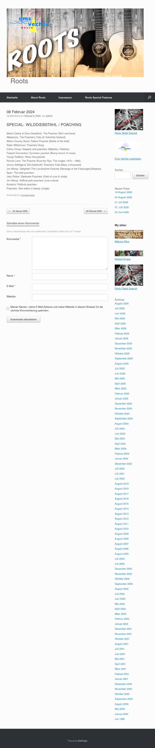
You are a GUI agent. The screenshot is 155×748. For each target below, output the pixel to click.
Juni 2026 (120, 313)
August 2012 (122, 518)
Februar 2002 (122, 618)
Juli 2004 (120, 558)
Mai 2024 (120, 438)
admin (49, 115)
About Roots (38, 97)
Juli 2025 (120, 368)
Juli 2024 (120, 428)
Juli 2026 (120, 308)
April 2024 (120, 443)
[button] (149, 97)
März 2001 (120, 669)
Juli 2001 (120, 649)
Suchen (119, 170)
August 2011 (122, 523)
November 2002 (123, 574)
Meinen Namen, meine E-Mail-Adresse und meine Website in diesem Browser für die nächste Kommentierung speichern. (56, 308)
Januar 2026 (121, 338)
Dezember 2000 (123, 684)
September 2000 (124, 699)
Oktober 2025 (122, 353)
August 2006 (122, 548)
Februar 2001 (122, 674)
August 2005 (122, 553)
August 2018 (122, 488)
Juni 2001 (120, 654)
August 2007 (122, 543)
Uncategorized (27, 194)
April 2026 (120, 323)
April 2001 (120, 664)
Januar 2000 (121, 714)
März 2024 (120, 448)
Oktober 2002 (122, 578)
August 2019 (122, 483)
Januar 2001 (121, 679)
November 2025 (123, 348)
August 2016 (122, 498)
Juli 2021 (120, 473)
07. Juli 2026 (122, 207)
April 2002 (120, 608)
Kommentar (14, 239)
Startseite (12, 97)
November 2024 (123, 408)
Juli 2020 (120, 478)
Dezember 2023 (123, 463)
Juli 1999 (120, 719)
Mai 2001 (120, 659)
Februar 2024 (122, 453)
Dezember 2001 (123, 628)
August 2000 (122, 704)
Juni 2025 (120, 373)
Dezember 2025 (123, 343)
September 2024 (124, 418)
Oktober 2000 (122, 694)
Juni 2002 (120, 598)
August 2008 (122, 538)
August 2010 (122, 528)
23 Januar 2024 (18, 211)
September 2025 (124, 358)
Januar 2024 (121, 458)
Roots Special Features (98, 97)
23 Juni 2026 (122, 212)
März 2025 (120, 388)
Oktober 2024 (122, 413)
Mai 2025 (120, 378)
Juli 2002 (120, 594)
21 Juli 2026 (121, 202)
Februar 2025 (122, 393)
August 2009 (122, 533)
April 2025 (120, 383)
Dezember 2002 (123, 568)
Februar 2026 (122, 333)
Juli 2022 (120, 468)
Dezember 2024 (123, 403)
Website (11, 296)
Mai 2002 (120, 604)
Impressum (65, 97)
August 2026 (122, 303)
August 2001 (122, 644)
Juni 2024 (120, 433)
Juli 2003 (120, 563)
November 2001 (123, 634)
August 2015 (122, 503)
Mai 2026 (120, 318)
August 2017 (122, 493)
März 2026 (120, 328)
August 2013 (122, 513)
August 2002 (122, 588)
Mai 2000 (120, 709)
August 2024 (122, 423)
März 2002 (120, 614)
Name (11, 275)
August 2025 (122, 363)
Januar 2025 (121, 398)
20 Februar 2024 (96, 211)
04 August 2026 (123, 197)
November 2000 (123, 689)
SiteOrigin (82, 740)
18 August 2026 (123, 192)
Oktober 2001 (122, 638)
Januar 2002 (121, 624)
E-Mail (11, 286)
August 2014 (122, 508)
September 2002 (124, 584)
